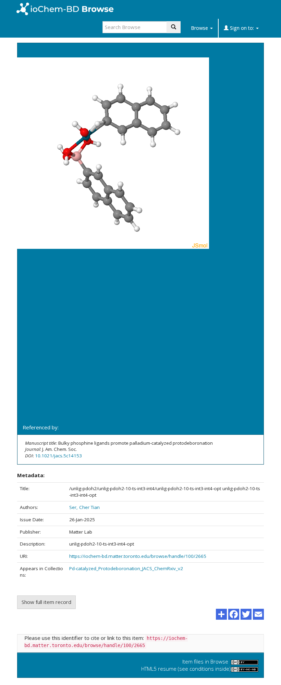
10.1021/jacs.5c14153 (58, 456)
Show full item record (46, 602)
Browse (200, 28)
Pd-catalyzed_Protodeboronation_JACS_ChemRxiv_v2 (126, 568)
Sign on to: (242, 28)
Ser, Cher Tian (84, 507)
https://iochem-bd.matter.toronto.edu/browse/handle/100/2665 (137, 556)
